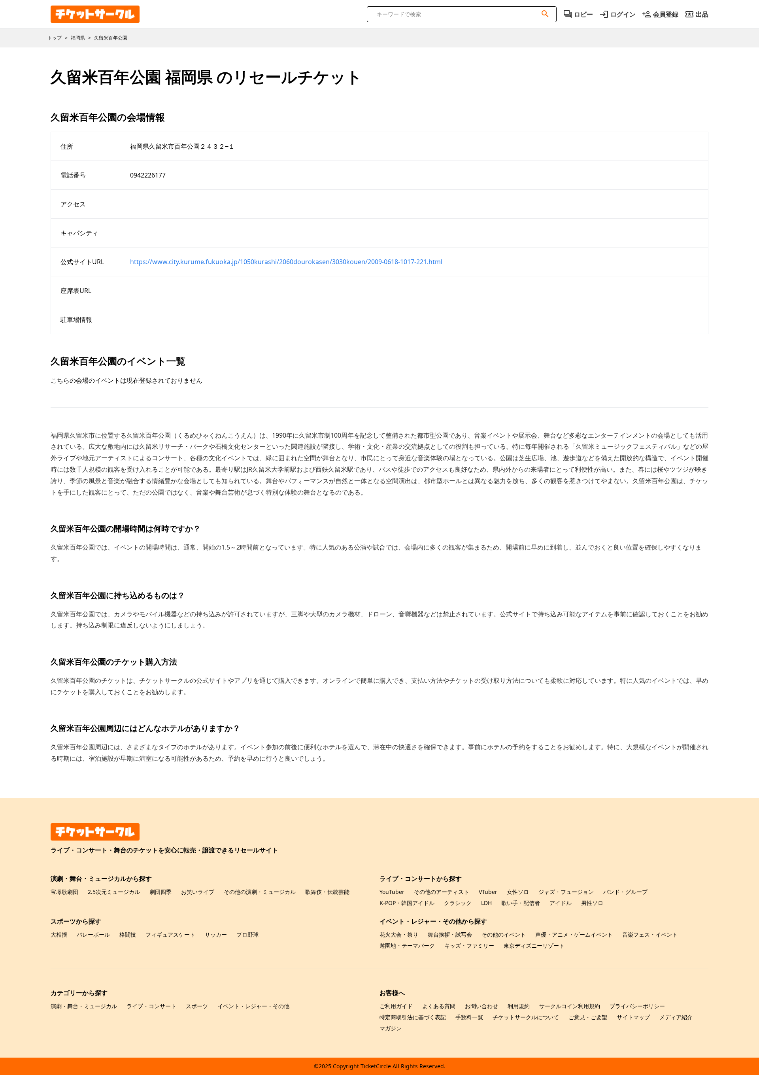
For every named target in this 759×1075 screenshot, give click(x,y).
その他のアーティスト (441, 892)
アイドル (560, 903)
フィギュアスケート (170, 934)
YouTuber (392, 892)
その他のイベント (503, 934)
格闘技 (127, 934)
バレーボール (93, 934)
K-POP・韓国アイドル (407, 903)
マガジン (391, 1028)
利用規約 (519, 1006)
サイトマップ (633, 1017)
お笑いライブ (197, 892)
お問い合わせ (481, 1006)
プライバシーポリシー (637, 1006)
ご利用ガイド (396, 1006)
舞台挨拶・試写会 (450, 934)
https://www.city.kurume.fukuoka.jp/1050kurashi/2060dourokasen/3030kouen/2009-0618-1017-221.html (286, 261)
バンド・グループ (625, 892)
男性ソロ (592, 903)
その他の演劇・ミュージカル (260, 892)
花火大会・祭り (399, 934)
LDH (486, 903)
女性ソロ (518, 892)
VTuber (488, 892)
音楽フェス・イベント (650, 934)
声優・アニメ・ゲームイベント (574, 934)
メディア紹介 (676, 1017)
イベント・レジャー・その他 (253, 1006)
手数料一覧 (469, 1017)
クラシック (458, 903)
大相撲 (59, 934)
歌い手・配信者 (520, 903)
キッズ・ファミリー (469, 945)
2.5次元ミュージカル (114, 892)
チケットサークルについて (526, 1017)
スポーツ (197, 1006)
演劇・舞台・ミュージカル (84, 1006)
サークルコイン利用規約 (569, 1006)
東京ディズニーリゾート (534, 945)
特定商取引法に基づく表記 (413, 1017)
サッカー (216, 934)
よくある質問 (438, 1006)
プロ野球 (247, 934)
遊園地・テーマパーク (407, 945)
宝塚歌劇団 (64, 892)
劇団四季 (160, 892)
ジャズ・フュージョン (566, 892)
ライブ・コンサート (151, 1006)
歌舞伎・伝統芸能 (327, 892)
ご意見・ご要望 (587, 1017)
